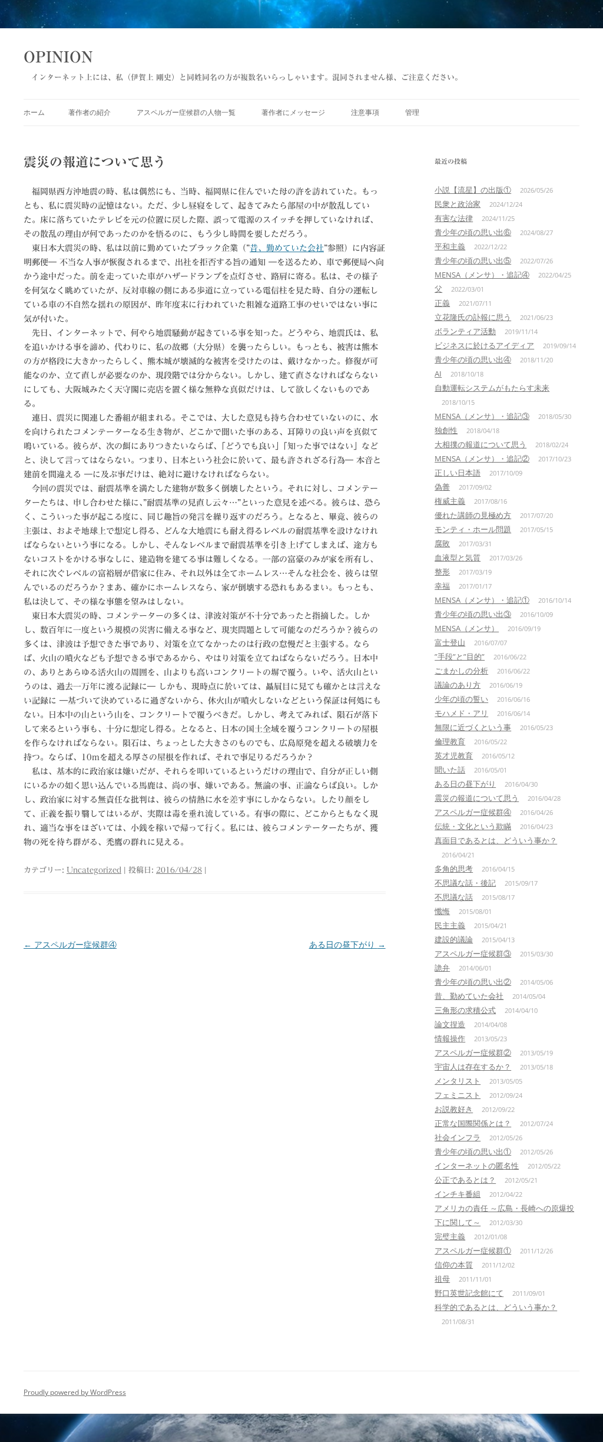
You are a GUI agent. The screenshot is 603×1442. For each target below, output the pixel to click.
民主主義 (450, 925)
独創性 (446, 430)
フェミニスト (458, 1095)
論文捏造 (450, 1024)
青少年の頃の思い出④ (473, 359)
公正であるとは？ (465, 1179)
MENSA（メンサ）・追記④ (482, 274)
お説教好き (454, 1109)
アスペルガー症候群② (473, 1052)
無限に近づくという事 (473, 727)
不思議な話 (454, 897)
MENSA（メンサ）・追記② (482, 458)
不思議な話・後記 (465, 882)
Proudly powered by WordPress (75, 1392)
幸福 (442, 585)
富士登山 (450, 642)
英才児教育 (454, 755)
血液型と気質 (458, 557)
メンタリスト (458, 1080)
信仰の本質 (454, 1264)
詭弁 (442, 967)
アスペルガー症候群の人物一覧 (186, 112)
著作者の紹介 (89, 112)
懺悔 (442, 911)
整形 (442, 571)
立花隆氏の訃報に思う (473, 317)
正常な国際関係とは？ (473, 1123)
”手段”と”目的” (460, 656)
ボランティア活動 (465, 331)
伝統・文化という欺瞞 (473, 826)
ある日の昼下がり (347, 944)
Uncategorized (94, 870)
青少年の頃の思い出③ (473, 614)
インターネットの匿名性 (477, 1165)
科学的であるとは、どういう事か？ (496, 1307)
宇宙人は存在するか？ (473, 1066)
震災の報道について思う (477, 798)
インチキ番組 (458, 1194)
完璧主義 (450, 1236)
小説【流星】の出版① (473, 189)
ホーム (34, 112)
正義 (442, 303)
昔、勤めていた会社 (287, 248)
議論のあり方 (458, 684)
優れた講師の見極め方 (473, 515)
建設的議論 (454, 939)
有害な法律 (454, 218)
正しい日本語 (458, 472)
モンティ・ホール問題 (473, 529)
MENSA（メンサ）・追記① (482, 600)
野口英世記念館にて (469, 1293)
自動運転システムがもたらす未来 (492, 387)
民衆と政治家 (458, 204)
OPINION (58, 56)
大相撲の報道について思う (480, 444)
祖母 (442, 1278)
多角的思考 (454, 868)
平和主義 (450, 246)
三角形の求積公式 (465, 1010)
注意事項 (365, 112)
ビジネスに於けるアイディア (484, 345)
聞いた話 (450, 769)
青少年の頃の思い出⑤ (473, 260)
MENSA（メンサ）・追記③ (482, 416)
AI (438, 373)
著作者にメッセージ (293, 112)
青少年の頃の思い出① (473, 1151)
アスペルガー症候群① (473, 1250)
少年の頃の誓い (461, 699)
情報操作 (450, 1038)
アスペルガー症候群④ (70, 944)
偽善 (442, 486)
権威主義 (450, 501)
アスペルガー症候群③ (473, 953)
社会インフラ (458, 1137)
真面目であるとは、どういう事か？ (496, 840)
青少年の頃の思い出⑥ (473, 232)
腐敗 (442, 543)
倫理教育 (450, 741)
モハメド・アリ (461, 713)
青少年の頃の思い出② (473, 981)
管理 (412, 112)
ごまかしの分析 (461, 670)
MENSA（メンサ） (467, 628)
